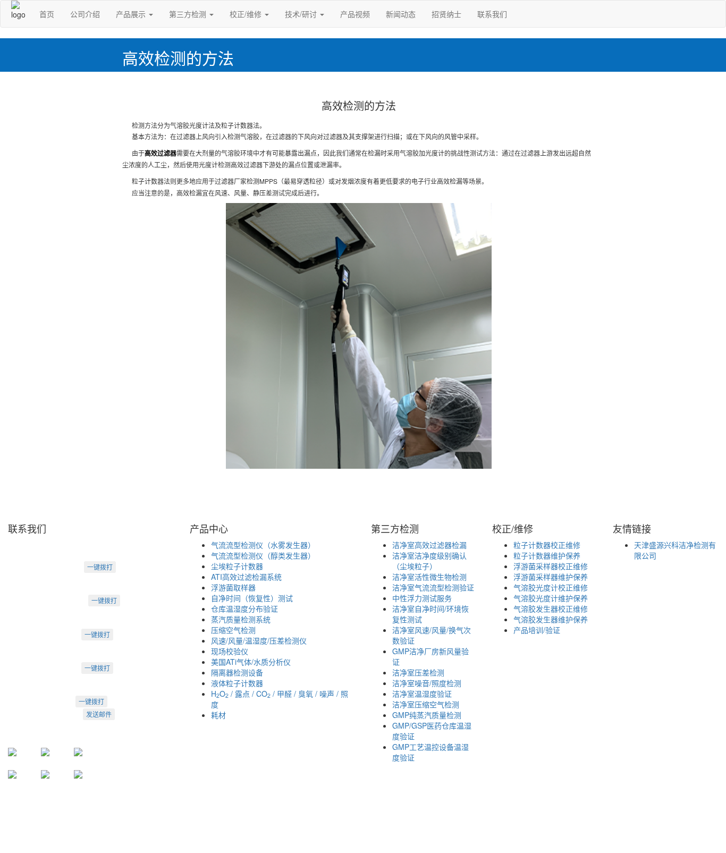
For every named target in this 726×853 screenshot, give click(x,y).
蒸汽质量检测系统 (241, 619)
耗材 (218, 715)
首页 (46, 14)
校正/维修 (247, 14)
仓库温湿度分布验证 (244, 608)
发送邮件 (99, 714)
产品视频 (355, 14)
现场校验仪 (229, 651)
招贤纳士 (446, 14)
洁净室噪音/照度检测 (426, 683)
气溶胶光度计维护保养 (550, 598)
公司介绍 (85, 14)
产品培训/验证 (536, 629)
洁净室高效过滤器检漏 (429, 544)
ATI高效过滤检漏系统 (246, 576)
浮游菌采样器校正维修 (550, 566)
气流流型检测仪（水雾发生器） (263, 544)
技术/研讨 (302, 14)
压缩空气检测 (233, 629)
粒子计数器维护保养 (546, 555)
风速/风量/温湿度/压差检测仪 (259, 640)
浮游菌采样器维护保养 (550, 576)
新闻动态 (401, 14)
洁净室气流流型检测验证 (433, 587)
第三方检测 (188, 14)
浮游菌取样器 (233, 587)
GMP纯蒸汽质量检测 (426, 715)
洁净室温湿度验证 (422, 693)
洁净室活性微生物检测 (429, 576)
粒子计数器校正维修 (546, 544)
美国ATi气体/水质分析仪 (251, 661)
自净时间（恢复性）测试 (252, 598)
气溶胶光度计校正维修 (550, 587)
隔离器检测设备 (237, 672)
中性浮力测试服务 (422, 598)
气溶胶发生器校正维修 (550, 608)
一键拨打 (100, 566)
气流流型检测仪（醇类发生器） (263, 555)
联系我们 (492, 14)
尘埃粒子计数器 (237, 566)
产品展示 (132, 14)
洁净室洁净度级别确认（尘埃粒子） (429, 560)
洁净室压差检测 (418, 672)
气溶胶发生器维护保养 (550, 619)
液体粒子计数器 (237, 683)
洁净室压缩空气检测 (425, 704)
